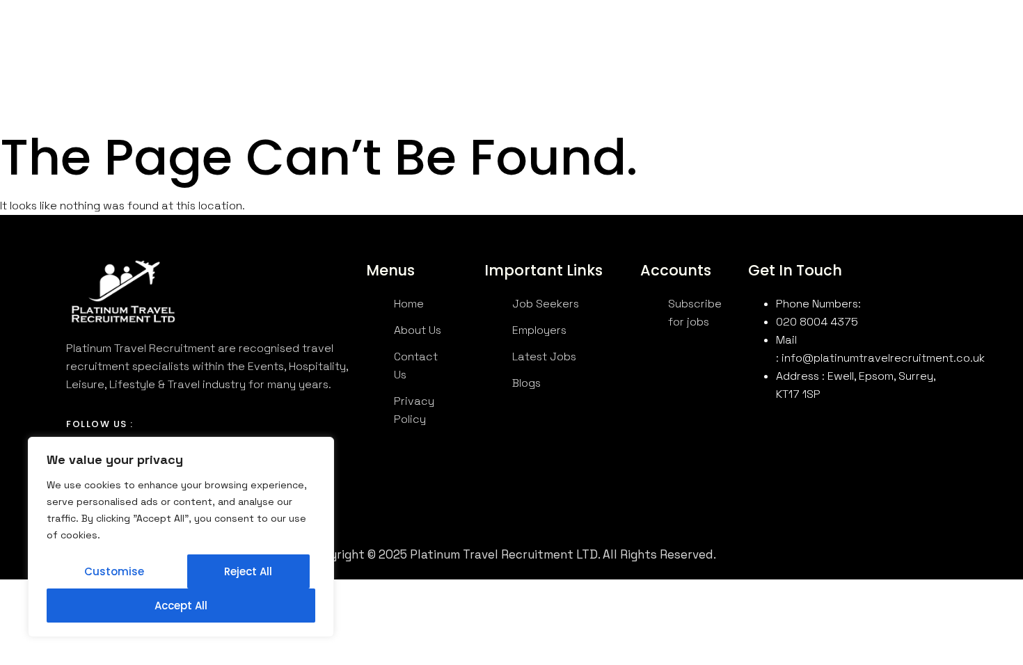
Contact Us (513, 44)
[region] (181, 537)
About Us (255, 44)
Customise (114, 571)
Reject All (248, 571)
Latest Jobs (437, 44)
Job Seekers (342, 44)
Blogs (572, 44)
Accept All (180, 605)
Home (202, 44)
